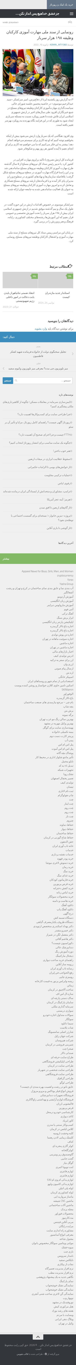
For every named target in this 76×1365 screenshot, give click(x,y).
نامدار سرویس (65, 1255)
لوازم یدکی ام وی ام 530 (60, 1179)
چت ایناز (68, 803)
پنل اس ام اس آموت (62, 748)
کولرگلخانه (67, 1150)
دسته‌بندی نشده (10, 22)
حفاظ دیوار (67, 829)
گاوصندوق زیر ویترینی (61, 1154)
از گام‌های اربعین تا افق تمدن (54, 507)
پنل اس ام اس (65, 744)
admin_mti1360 (58, 44)
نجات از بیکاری (65, 1264)
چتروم (70, 820)
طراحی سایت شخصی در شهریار (55, 1070)
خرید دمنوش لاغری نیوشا (59, 862)
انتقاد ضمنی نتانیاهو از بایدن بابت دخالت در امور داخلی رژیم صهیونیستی (19, 296)
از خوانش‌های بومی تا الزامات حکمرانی (49, 467)
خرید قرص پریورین (63, 884)
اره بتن (69, 672)
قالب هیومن (22, 1354)
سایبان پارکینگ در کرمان (60, 1002)
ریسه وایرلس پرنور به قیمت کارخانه (54, 981)
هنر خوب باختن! (61, 450)
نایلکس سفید (66, 1260)
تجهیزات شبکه (65, 769)
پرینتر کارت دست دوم (61, 736)
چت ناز (69, 816)
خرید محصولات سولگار (60, 896)
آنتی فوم (68, 609)
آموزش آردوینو (65, 596)
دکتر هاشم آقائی (64, 939)
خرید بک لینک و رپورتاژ (61, 4)
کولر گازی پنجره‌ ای (62, 1146)
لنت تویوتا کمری (64, 1167)
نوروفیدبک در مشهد (62, 1302)
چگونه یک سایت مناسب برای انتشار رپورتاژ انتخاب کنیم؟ (39, 442)
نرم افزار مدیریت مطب (60, 1272)
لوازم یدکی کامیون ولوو (60, 1184)
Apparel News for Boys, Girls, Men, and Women (47, 571)
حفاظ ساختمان (64, 833)
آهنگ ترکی (67, 613)
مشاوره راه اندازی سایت (59, 1230)
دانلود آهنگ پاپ (65, 909)
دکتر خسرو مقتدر (64, 930)
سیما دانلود (67, 1023)
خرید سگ (68, 871)
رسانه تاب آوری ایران (61, 968)
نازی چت (68, 1251)
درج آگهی (68, 913)
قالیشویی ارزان (64, 1103)
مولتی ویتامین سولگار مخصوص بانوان (52, 1243)
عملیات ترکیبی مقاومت (57, 475)
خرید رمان (67, 867)
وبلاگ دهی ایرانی (64, 1319)
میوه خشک (67, 1247)
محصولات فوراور (64, 1213)
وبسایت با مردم (65, 1315)
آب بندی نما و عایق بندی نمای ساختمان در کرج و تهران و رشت (39, 588)
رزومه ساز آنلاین (64, 964)
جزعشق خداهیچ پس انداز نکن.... (37, 13)
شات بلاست (66, 1027)
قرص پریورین (66, 1108)
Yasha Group (66, 584)
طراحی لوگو (66, 1082)
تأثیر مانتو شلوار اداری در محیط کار (54, 757)
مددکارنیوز (67, 1217)
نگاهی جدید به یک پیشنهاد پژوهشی (54, 1277)
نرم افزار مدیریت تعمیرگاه (59, 1268)
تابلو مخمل (67, 761)
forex (70, 579)
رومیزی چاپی (66, 977)
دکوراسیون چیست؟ (62, 943)
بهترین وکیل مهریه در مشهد (58, 723)
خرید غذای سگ (65, 875)
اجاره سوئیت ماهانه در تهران (57, 639)
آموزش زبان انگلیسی (61, 600)
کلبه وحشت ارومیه (63, 1133)
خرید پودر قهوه (65, 858)
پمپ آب (69, 740)
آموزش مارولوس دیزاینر (60, 605)
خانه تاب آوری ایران (62, 846)
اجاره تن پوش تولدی (62, 634)
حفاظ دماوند (66, 824)
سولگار (69, 1019)
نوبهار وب (68, 1298)
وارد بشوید (41, 328)
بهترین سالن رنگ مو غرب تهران (56, 719)
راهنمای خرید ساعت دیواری (58, 960)
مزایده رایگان (66, 1226)
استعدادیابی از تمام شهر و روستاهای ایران (50, 681)
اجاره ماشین (66, 643)
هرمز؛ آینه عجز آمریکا (58, 499)
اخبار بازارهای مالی (62, 651)
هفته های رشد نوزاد (62, 1310)
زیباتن (70, 985)
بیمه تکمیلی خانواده (62, 731)
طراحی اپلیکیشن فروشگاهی (57, 1061)
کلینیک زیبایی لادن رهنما (60, 1137)
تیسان (70, 786)
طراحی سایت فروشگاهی (59, 1074)
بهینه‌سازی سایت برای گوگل (58, 727)
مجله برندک (67, 1209)
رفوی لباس (64, 483)
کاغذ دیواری (66, 1116)
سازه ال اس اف (64, 993)
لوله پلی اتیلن (66, 1188)
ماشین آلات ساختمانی (61, 1205)
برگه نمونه (67, 715)
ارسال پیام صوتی (63, 668)
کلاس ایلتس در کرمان (61, 1129)
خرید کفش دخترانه (63, 888)
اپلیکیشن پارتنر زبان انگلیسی (57, 622)
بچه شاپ (68, 706)
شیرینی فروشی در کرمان (59, 1044)
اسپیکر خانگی (65, 677)
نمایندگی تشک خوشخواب (59, 1285)
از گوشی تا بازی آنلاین (58, 528)
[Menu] (71, 13)
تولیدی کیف (66, 782)
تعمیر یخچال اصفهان (62, 778)
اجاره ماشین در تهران (61, 647)
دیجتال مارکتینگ (64, 955)
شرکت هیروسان (64, 1040)
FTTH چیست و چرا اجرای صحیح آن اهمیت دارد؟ (44, 434)
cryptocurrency (65, 575)
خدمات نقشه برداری (62, 854)
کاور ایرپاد (68, 1120)
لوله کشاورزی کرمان (62, 1192)
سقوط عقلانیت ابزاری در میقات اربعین (49, 459)
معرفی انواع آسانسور (61, 1234)
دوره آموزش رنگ (64, 951)
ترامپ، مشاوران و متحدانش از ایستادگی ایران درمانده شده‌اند (36, 491)
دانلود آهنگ (67, 905)
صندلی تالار (67, 1053)
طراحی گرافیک (65, 1078)
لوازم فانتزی (66, 1171)
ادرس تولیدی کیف (63, 655)
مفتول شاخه (66, 1239)
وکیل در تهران (66, 1323)
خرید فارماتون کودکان (61, 879)
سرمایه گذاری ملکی (62, 1006)
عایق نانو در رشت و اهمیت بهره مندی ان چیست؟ (46, 1086)
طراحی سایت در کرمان (60, 1065)
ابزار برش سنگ (65, 617)
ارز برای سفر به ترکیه (61, 660)
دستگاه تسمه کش (63, 917)
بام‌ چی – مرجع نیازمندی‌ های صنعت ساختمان (48, 702)
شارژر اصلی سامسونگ (60, 1031)
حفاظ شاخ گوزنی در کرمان (58, 837)
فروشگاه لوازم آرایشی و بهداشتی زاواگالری (49, 1099)
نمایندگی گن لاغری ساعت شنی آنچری (52, 1293)
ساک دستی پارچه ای (62, 998)
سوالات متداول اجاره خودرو (58, 1015)
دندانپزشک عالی (64, 947)
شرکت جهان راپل (63, 1036)
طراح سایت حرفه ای (62, 1057)
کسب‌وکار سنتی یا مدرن (60, 1124)
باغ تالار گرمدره (65, 698)
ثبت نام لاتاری (65, 791)
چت (71, 799)
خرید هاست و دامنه (62, 900)
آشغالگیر (68, 592)
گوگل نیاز (68, 1162)
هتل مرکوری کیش (63, 1306)
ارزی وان (68, 664)
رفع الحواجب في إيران (61, 972)
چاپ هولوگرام (65, 795)
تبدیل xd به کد (66, 765)
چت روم (69, 808)
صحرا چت (67, 1048)
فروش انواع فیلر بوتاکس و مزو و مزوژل (52, 1091)
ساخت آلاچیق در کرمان (60, 989)
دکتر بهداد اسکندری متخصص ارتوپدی (53, 926)
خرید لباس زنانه (64, 892)
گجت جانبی (67, 1158)
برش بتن (68, 710)
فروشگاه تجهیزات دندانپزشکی (56, 1095)
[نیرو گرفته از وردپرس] (46, 1354)
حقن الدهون (66, 841)
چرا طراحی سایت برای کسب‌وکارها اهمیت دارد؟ (43, 414)
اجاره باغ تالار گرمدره (61, 626)
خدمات (69, 850)
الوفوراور (68, 693)
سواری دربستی (64, 1010)
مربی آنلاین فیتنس (63, 1222)
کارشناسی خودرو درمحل (59, 1112)
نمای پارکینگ (66, 1281)
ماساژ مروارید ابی (63, 1196)
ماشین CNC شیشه (63, 1200)
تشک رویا (68, 774)
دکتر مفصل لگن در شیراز (59, 934)
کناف (70, 1141)
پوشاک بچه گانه (65, 753)
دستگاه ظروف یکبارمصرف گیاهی (54, 922)
